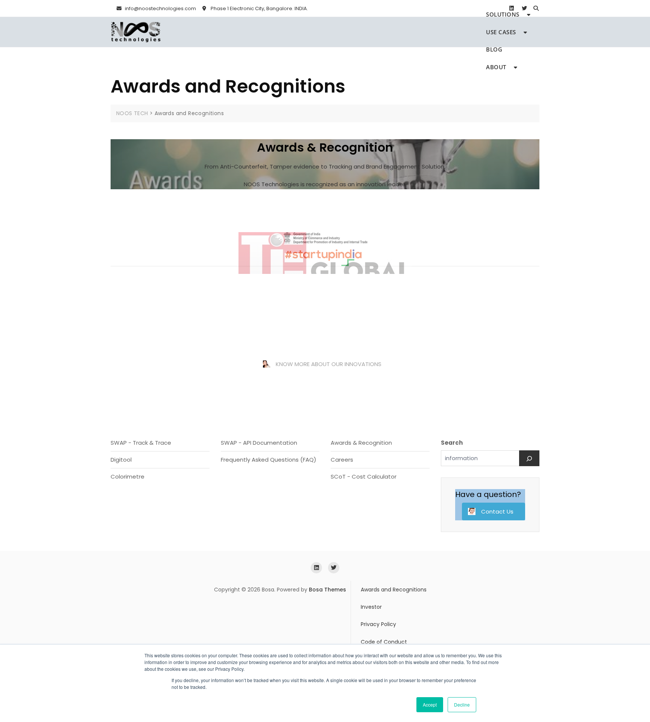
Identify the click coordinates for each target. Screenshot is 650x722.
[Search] (529, 451)
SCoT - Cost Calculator (363, 469)
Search (452, 435)
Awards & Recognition (361, 435)
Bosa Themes (327, 582)
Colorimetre (127, 469)
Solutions (502, 14)
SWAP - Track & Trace (141, 435)
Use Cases (501, 32)
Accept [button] (430, 704)
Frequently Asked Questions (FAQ (267, 452)
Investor (371, 599)
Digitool (121, 452)
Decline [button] (462, 704)
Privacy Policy (378, 617)
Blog (494, 49)
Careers (342, 452)
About (496, 67)
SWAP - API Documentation (259, 435)
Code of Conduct (384, 634)
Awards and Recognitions (394, 582)
